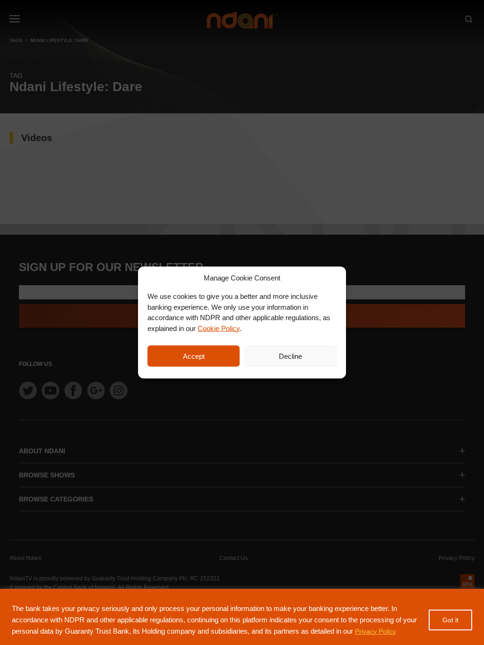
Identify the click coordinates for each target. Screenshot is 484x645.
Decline (290, 356)
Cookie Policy (219, 328)
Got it (450, 620)
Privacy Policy (375, 631)
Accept (194, 356)
